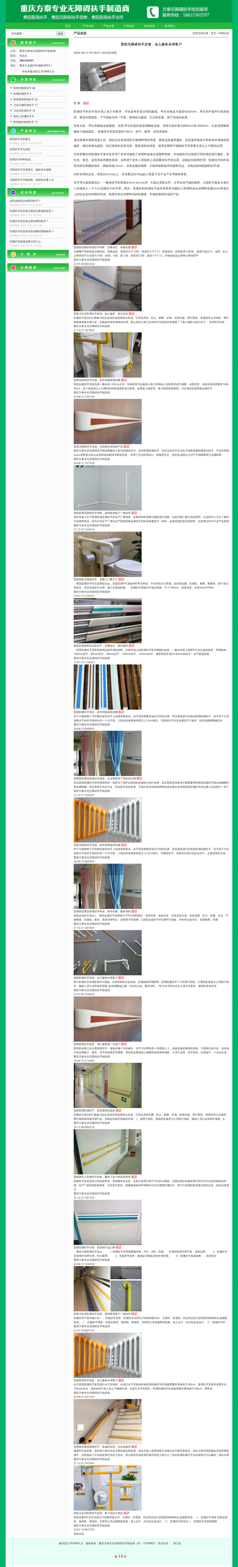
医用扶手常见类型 (20, 149)
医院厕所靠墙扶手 (23, 122)
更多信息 (79, 1534)
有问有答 (149, 26)
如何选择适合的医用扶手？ (25, 201)
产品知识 (129, 26)
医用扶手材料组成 (20, 159)
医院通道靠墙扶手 (23, 99)
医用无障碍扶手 (22, 88)
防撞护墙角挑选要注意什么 (25, 241)
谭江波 (177, 1543)
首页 (68, 26)
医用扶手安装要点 (20, 139)
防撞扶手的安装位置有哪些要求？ (29, 221)
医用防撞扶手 (21, 93)
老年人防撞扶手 (22, 116)
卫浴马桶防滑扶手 (23, 105)
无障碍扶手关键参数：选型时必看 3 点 (32, 180)
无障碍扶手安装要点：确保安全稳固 (30, 169)
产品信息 (88, 26)
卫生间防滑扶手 (22, 110)
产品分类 (108, 26)
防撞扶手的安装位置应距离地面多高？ (32, 211)
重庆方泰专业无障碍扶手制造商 (92, 259)
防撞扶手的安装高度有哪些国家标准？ (32, 231)
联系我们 (170, 26)
